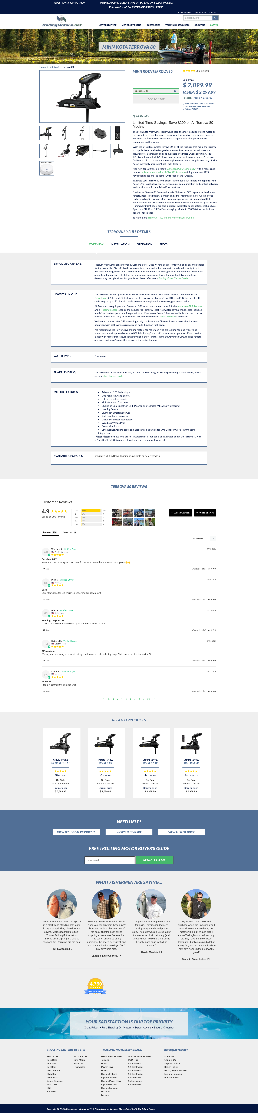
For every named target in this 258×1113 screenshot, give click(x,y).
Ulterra (105, 1063)
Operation (144, 244)
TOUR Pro (133, 1059)
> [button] (155, 698)
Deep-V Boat (53, 1070)
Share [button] (47, 569)
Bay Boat (51, 1066)
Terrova (105, 1059)
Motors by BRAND (132, 24)
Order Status (184, 12)
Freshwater (79, 1066)
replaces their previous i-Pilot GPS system (163, 172)
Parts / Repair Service (175, 1070)
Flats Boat (52, 1074)
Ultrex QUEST (60, 763)
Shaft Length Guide (113, 376)
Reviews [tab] (47, 532)
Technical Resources (177, 24)
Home (42, 67)
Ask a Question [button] (182, 512)
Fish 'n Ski (52, 1084)
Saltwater (78, 1063)
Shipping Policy (172, 1063)
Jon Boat (51, 1091)
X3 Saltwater (134, 1084)
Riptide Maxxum (109, 1088)
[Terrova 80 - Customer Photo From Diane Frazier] (150, 513)
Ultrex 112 (150, 763)
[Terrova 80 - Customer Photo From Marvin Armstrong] (139, 513)
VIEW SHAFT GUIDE (129, 832)
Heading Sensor (109, 309)
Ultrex (104, 1070)
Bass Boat (52, 1059)
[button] (209, 569)
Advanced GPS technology (181, 168)
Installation (120, 244)
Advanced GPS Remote (189, 306)
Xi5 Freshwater (135, 1066)
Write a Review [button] (206, 512)
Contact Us (200, 12)
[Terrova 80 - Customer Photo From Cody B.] (117, 513)
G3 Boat (54, 67)
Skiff (49, 1088)
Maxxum (105, 1091)
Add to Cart (156, 99)
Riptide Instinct (109, 1074)
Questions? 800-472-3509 (69, 2)
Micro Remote (167, 316)
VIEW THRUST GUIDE (181, 832)
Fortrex (105, 1095)
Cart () (214, 24)
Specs (164, 244)
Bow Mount (80, 1059)
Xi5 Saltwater (135, 1063)
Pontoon (51, 1063)
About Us (200, 24)
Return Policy (171, 1066)
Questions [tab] (67, 532)
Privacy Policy (171, 1077)
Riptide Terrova (109, 1077)
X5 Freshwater (135, 1081)
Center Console (55, 1081)
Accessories (153, 24)
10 (148, 698)
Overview (96, 244)
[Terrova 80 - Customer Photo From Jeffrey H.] (139, 522)
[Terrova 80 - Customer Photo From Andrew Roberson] (117, 522)
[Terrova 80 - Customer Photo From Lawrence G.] (128, 522)
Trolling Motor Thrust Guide (173, 278)
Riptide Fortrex (109, 1084)
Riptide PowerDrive (111, 1081)
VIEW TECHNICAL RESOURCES (76, 832)
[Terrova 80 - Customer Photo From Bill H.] (150, 522)
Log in (212, 12)
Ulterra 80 (191, 763)
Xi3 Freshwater (135, 1074)
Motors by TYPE (107, 24)
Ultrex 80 (105, 763)
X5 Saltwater (134, 1077)
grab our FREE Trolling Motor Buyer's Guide (171, 217)
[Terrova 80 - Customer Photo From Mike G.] (128, 513)
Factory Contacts (173, 1074)
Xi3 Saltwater (135, 1070)
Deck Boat (52, 1077)
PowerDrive (101, 298)
